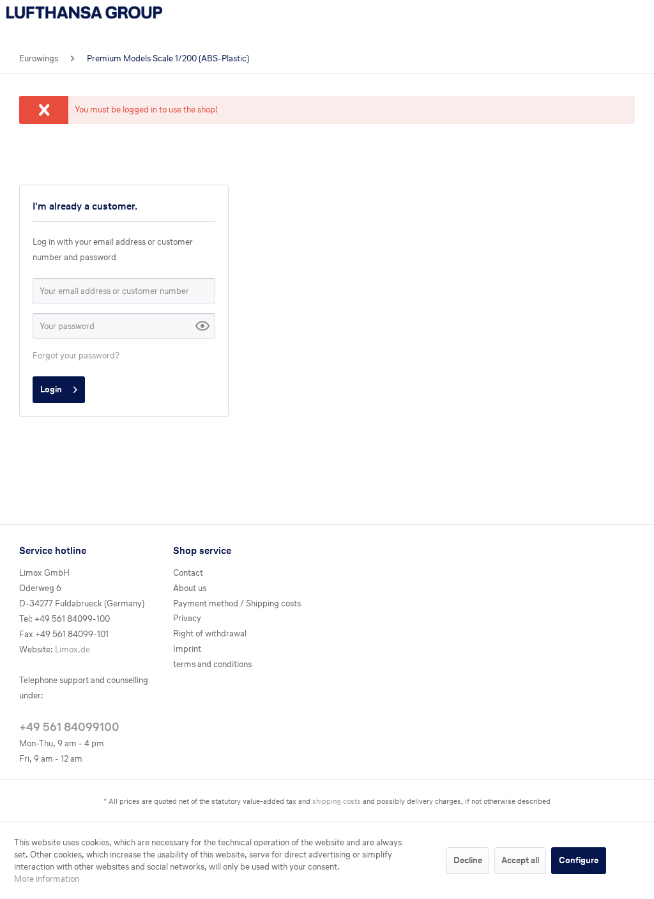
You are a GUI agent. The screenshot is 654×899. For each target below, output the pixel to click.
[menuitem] (39, 59)
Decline (467, 860)
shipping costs (336, 801)
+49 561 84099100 (69, 726)
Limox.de (72, 649)
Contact (188, 573)
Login (51, 389)
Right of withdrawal (210, 633)
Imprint (187, 649)
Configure (578, 860)
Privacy (187, 618)
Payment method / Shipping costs (237, 603)
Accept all (520, 860)
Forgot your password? (76, 356)
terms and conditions (212, 664)
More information (46, 879)
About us (189, 588)
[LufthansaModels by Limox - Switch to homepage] (84, 22)
